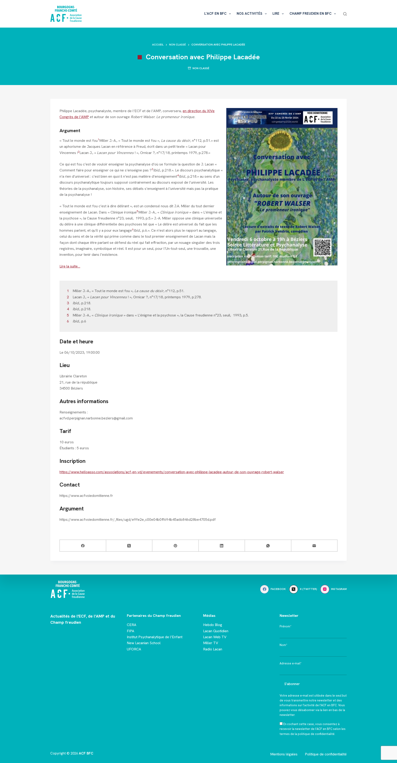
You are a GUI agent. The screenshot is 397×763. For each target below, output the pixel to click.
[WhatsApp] (268, 546)
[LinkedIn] (222, 546)
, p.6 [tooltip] (140, 230)
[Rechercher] (345, 14)
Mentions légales (284, 754)
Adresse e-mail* (290, 663)
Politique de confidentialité (326, 754)
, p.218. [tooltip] (162, 170)
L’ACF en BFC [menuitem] (215, 13)
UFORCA (134, 649)
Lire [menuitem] (275, 13)
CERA (131, 624)
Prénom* (285, 626)
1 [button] (98, 139)
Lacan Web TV (215, 637)
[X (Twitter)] (129, 546)
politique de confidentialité (316, 734)
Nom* (283, 645)
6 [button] (132, 229)
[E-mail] (314, 546)
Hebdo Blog (212, 624)
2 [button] (78, 152)
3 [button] (152, 169)
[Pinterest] (175, 546)
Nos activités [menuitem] (249, 13)
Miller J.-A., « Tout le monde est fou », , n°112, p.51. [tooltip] (155, 140)
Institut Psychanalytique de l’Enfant (154, 637)
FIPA (130, 631)
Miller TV (210, 643)
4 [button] (178, 175)
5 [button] (137, 211)
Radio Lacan (212, 649)
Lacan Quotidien (215, 631)
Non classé (201, 68)
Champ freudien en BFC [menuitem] (310, 13)
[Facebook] (83, 546)
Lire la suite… (70, 266)
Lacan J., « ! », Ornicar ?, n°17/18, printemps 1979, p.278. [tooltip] (143, 152)
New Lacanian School (144, 643)
